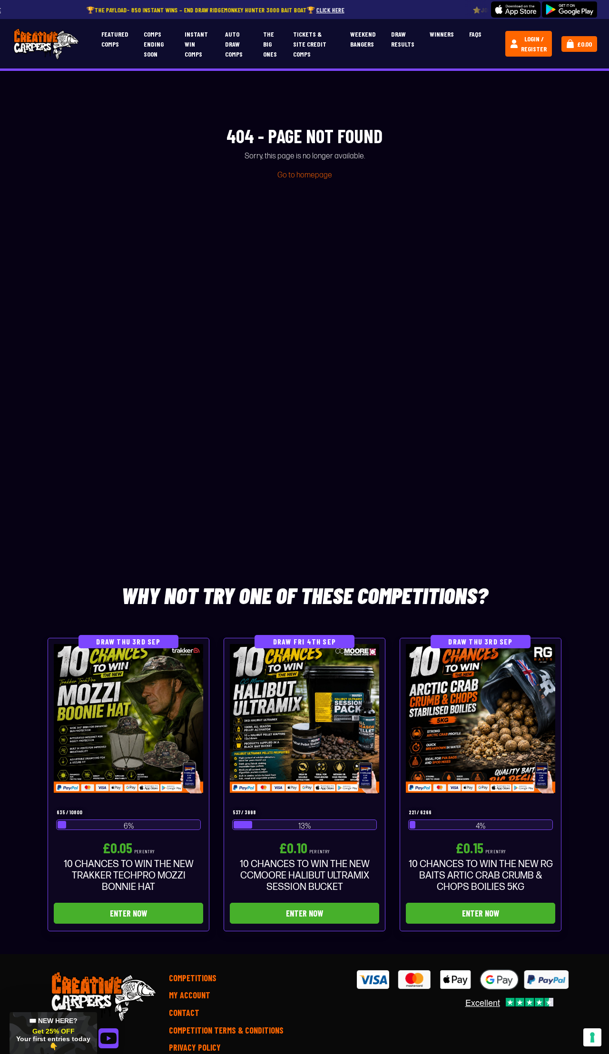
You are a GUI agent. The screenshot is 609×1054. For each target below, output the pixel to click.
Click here (305, 10)
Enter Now (128, 913)
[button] (53, 1033)
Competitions (192, 978)
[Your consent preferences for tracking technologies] (592, 1037)
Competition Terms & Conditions (226, 1030)
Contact (184, 1012)
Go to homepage (304, 175)
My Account (189, 995)
